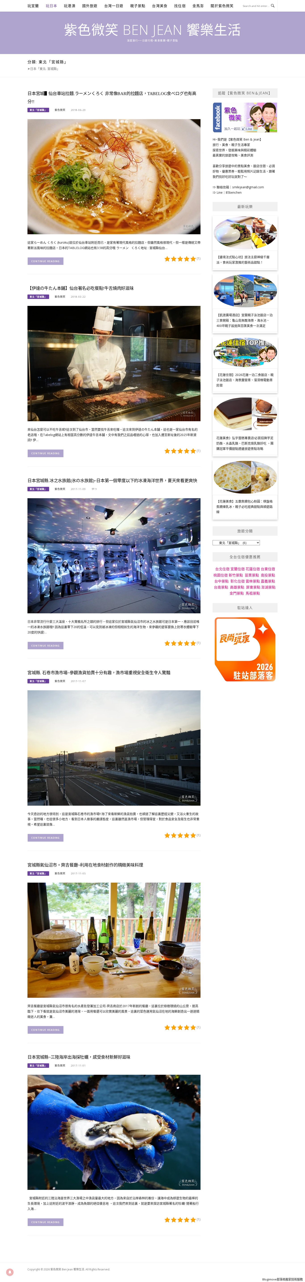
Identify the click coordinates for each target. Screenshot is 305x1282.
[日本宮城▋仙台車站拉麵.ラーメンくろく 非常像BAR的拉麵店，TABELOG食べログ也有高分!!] (114, 176)
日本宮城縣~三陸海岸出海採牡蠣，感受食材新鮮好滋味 (78, 1057)
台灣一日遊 (113, 5)
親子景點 (138, 5)
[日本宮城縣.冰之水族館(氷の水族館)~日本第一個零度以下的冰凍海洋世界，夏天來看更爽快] (114, 555)
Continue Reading (45, 261)
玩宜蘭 (33, 5)
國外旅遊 (90, 5)
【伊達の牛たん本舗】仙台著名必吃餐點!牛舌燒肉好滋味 (80, 288)
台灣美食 (159, 5)
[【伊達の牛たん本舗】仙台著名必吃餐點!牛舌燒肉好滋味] (114, 363)
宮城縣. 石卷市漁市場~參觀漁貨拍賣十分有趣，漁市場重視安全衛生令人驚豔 (98, 672)
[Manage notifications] (9, 1272)
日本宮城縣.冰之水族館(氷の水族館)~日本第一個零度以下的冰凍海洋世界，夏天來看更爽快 (112, 480)
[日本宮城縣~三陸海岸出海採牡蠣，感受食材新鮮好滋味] (114, 1132)
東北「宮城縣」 (38, 110)
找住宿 (180, 5)
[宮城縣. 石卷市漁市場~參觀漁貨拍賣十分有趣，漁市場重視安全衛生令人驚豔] (114, 747)
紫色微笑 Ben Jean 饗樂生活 (152, 30)
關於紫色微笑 (222, 5)
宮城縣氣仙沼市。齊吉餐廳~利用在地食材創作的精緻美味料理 (85, 865)
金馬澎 (198, 5)
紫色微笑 (60, 110)
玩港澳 (69, 5)
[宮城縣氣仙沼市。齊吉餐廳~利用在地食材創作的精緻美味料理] (114, 940)
